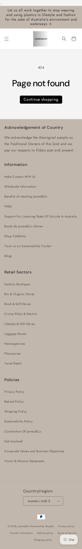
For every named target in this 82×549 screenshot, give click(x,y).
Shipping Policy (15, 411)
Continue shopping (41, 99)
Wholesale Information (20, 186)
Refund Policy (14, 401)
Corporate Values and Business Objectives (34, 451)
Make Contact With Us (20, 176)
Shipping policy (43, 540)
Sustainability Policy (18, 421)
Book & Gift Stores (17, 304)
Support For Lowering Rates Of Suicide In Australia (40, 216)
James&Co (24, 526)
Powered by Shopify (42, 526)
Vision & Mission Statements (24, 461)
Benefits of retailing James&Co (25, 196)
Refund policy (45, 533)
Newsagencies (14, 343)
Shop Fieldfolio (15, 236)
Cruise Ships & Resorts (20, 314)
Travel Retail (12, 363)
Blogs (8, 256)
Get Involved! (13, 441)
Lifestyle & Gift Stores (19, 324)
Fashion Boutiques (17, 284)
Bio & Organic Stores (19, 294)
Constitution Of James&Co (22, 431)
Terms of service (67, 533)
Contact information (21, 533)
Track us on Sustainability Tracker (27, 246)
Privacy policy (66, 526)
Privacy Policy (14, 391)
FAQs (8, 206)
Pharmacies (12, 353)
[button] (6, 39)
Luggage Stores (15, 334)
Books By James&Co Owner (23, 226)
